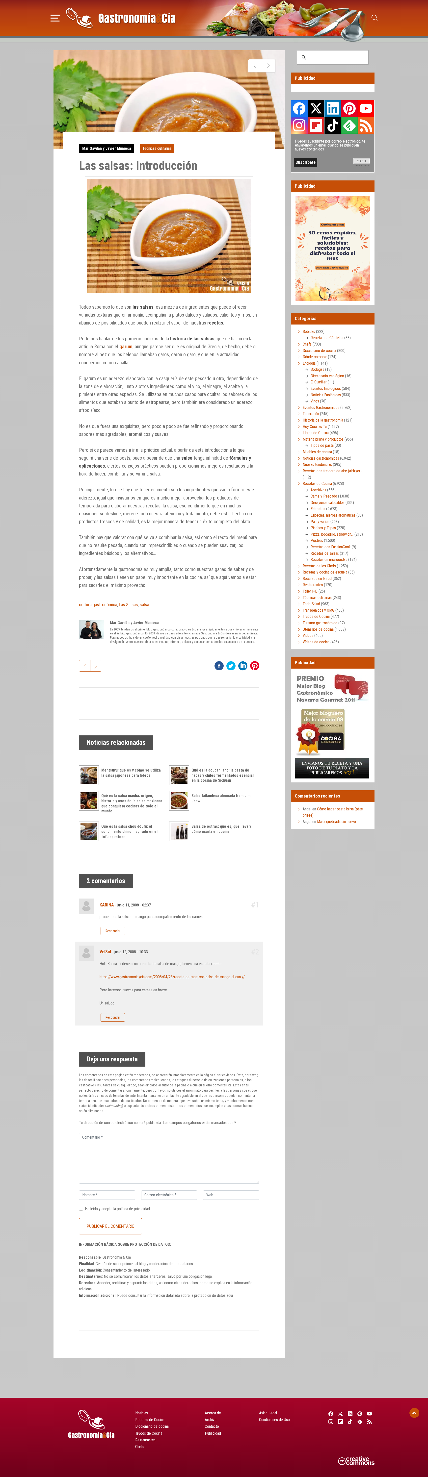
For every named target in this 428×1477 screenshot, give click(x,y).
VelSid (105, 951)
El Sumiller (319, 382)
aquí (230, 1295)
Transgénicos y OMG (318, 610)
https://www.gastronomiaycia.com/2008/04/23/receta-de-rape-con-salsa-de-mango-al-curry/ (172, 977)
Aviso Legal (268, 1413)
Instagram (299, 125)
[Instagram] (331, 1422)
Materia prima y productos (323, 439)
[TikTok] (350, 1422)
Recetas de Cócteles (327, 337)
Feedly (349, 125)
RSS (366, 125)
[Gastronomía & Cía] (120, 18)
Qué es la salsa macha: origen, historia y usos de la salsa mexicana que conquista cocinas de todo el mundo (131, 803)
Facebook (299, 108)
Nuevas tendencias (317, 464)
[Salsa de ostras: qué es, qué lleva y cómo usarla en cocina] (180, 831)
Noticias (141, 1413)
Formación (311, 413)
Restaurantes (313, 584)
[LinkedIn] (350, 1414)
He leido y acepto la (117, 1208)
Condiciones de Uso (274, 1419)
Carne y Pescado (324, 496)
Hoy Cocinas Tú (315, 426)
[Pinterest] (360, 1414)
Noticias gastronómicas (321, 458)
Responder (113, 931)
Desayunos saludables (328, 502)
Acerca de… (214, 1413)
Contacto (212, 1426)
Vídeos (308, 635)
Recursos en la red (317, 578)
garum (126, 347)
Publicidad (213, 1433)
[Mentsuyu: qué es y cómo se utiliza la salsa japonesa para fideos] (90, 775)
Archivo (210, 1419)
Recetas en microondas (329, 559)
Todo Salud (311, 603)
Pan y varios (320, 521)
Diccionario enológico (327, 376)
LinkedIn (332, 108)
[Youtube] (369, 1414)
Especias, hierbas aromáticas (333, 515)
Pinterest (349, 108)
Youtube (366, 108)
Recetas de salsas (325, 553)
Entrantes (318, 508)
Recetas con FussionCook (331, 547)
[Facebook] (331, 1414)
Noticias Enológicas (326, 395)
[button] (55, 17)
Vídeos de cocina (316, 642)
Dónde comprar (315, 356)
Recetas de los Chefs (319, 566)
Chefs (307, 344)
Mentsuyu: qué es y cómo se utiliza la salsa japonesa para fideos (131, 773)
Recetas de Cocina (317, 483)
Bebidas (309, 331)
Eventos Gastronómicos (321, 407)
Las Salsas (128, 604)
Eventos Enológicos (326, 388)
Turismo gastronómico (320, 623)
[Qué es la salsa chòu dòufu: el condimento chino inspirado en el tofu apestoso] (90, 831)
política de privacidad (133, 1208)
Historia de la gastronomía (323, 420)
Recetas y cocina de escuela (325, 572)
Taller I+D (310, 591)
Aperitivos (318, 490)
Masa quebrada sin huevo (336, 821)
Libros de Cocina (316, 432)
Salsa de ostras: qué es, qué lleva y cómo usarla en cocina (221, 829)
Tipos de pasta (322, 445)
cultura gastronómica (98, 604)
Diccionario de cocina (319, 350)
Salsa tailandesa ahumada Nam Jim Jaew (220, 798)
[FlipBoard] (340, 1422)
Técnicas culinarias (156, 148)
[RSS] (369, 1422)
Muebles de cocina (317, 452)
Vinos (315, 401)
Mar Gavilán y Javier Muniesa (106, 148)
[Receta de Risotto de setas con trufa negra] (268, 65)
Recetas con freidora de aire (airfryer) (332, 471)
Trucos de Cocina (316, 616)
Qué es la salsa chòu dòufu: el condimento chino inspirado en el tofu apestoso (129, 831)
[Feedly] (360, 1422)
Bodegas (317, 369)
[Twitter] (340, 1414)
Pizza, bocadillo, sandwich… (332, 534)
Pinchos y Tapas (323, 528)
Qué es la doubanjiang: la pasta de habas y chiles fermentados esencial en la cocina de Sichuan (222, 775)
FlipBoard (316, 125)
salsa (144, 604)
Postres (317, 540)
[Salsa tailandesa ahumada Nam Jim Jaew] (180, 801)
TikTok (332, 125)
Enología (309, 363)
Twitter (316, 108)
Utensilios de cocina (318, 629)
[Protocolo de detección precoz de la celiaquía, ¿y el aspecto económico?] (255, 65)
